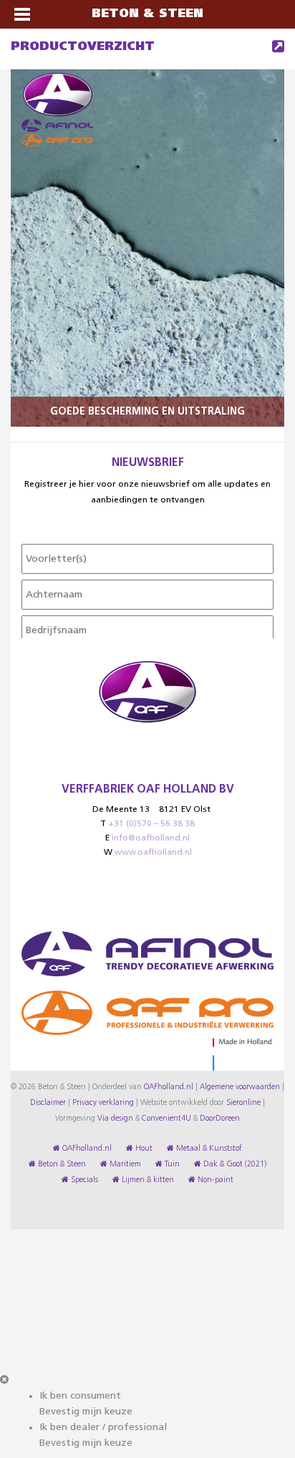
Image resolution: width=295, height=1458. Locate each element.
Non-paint (214, 1180)
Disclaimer (48, 1102)
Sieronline (243, 1102)
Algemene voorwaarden (240, 1087)
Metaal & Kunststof (208, 1148)
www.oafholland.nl (153, 852)
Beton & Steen (61, 1164)
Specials (83, 1180)
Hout (143, 1148)
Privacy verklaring (103, 1102)
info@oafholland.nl (151, 838)
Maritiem (124, 1164)
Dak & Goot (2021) (233, 1164)
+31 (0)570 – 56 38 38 (151, 824)
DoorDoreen (220, 1118)
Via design (115, 1118)
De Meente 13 (121, 809)
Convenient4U (166, 1118)
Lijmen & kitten (147, 1180)
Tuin (171, 1164)
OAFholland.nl (168, 1087)
